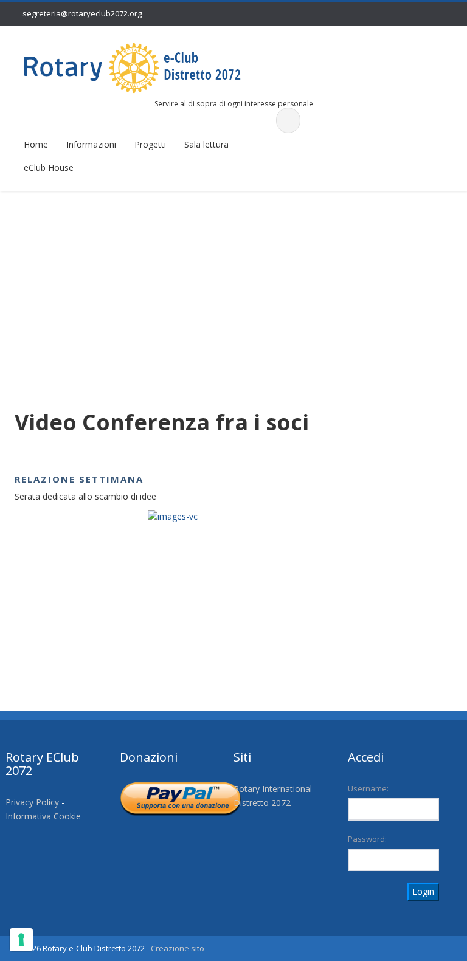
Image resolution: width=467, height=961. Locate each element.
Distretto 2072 (262, 802)
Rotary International (273, 788)
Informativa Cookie (43, 816)
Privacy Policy (32, 802)
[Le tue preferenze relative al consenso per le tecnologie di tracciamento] (21, 939)
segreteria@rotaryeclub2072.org (82, 13)
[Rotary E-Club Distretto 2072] (132, 67)
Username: (368, 788)
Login (423, 891)
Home (36, 144)
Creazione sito (177, 948)
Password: (367, 838)
